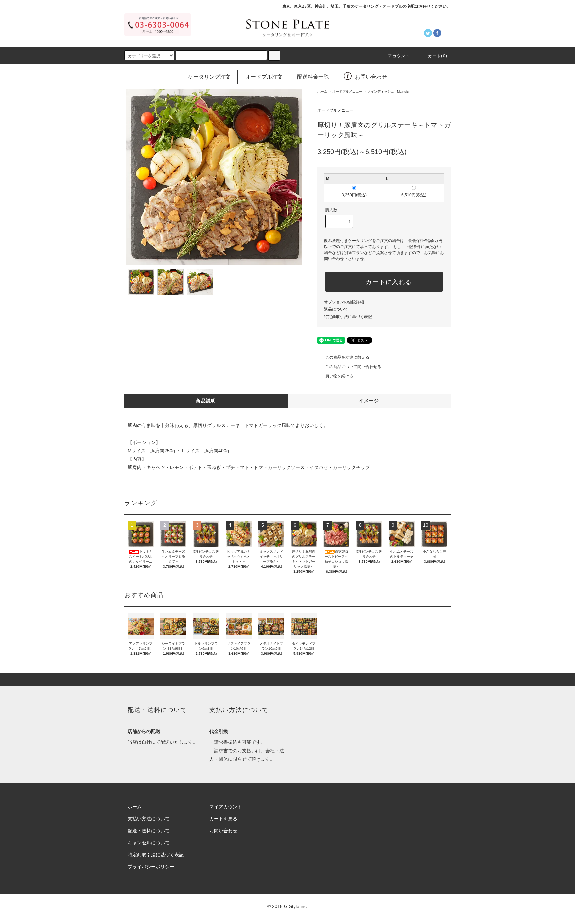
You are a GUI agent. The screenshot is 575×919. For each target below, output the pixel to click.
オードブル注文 (264, 77)
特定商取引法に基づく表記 (348, 316)
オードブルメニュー (347, 91)
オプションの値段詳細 (344, 302)
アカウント (399, 56)
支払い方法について (149, 818)
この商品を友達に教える (347, 357)
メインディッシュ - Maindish (389, 91)
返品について (336, 309)
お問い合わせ (371, 77)
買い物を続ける (339, 376)
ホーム (322, 91)
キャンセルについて (149, 842)
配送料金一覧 (313, 77)
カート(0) (437, 56)
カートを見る (223, 818)
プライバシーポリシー (151, 866)
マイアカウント (225, 806)
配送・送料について (149, 830)
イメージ (369, 400)
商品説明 (206, 400)
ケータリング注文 (209, 77)
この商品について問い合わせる (353, 366)
